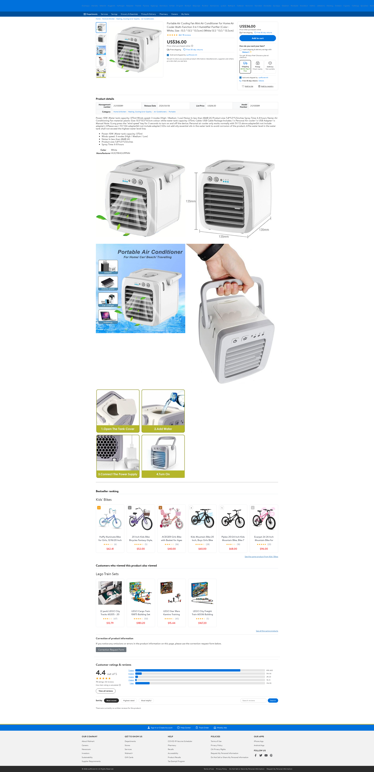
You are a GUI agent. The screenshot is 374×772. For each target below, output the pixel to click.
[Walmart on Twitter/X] (260, 755)
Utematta (94, 6)
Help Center (186, 727)
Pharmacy (164, 14)
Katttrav (312, 6)
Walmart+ (129, 753)
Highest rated (128, 700)
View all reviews (106, 690)
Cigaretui (346, 6)
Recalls (171, 749)
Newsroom (86, 749)
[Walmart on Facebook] (255, 755)
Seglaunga (154, 6)
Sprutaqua (276, 6)
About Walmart (88, 741)
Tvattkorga (355, 6)
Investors (85, 753)
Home (98, 19)
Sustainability (87, 757)
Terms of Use (216, 741)
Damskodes (267, 6)
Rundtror (205, 6)
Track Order (204, 727)
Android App (259, 745)
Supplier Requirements (91, 761)
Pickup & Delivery (148, 14)
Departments (91, 14)
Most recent (111, 700)
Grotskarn (338, 6)
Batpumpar (196, 6)
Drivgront (179, 6)
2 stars (131, 680)
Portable (172, 111)
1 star (132, 683)
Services (104, 14)
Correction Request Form (111, 649)
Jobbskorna (321, 6)
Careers (174, 14)
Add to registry (267, 86)
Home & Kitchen (108, 19)
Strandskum (304, 6)
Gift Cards (129, 757)
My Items (185, 14)
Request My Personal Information (224, 753)
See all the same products (267, 630)
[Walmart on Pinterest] (271, 755)
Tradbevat (240, 6)
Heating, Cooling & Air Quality (128, 19)
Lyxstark (223, 6)
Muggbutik (111, 6)
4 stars (131, 674)
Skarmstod (258, 6)
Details (261, 81)
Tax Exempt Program (176, 761)
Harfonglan (121, 6)
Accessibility (173, 753)
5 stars (131, 670)
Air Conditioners (147, 19)
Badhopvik (231, 6)
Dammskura (164, 6)
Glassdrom (285, 6)
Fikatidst (138, 6)
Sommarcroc (214, 6)
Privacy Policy (217, 745)
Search (273, 700)
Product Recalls (174, 757)
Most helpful (146, 700)
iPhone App (258, 741)
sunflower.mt (191, 54)
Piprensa (146, 6)
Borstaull (188, 6)
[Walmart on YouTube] (266, 755)
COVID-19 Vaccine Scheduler (180, 741)
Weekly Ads (222, 727)
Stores (127, 745)
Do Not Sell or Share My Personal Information (229, 757)
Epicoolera (364, 6)
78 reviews (186, 35)
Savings (114, 14)
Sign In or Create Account (161, 727)
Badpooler (130, 6)
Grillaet (172, 6)
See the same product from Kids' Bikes (261, 556)
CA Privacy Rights (218, 749)
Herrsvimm (249, 6)
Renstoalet (294, 6)
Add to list (249, 86)
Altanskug (330, 6)
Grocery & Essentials (129, 14)
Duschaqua (85, 6)
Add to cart (258, 38)
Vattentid (102, 6)
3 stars (131, 677)
